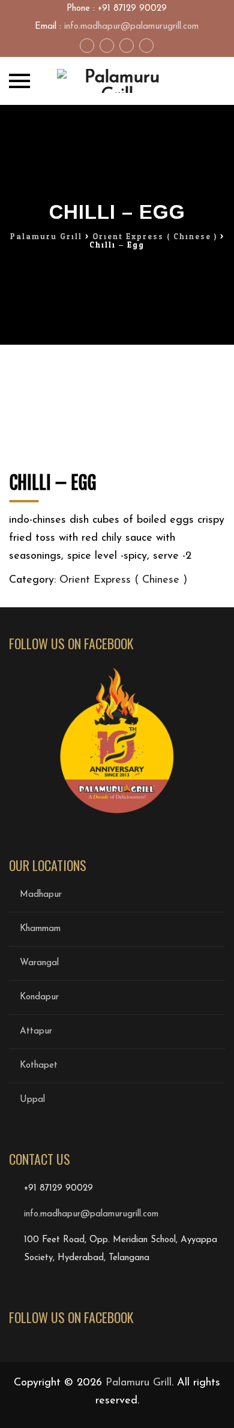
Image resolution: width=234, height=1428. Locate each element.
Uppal (32, 1099)
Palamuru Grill (139, 1383)
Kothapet (39, 1065)
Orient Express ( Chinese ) (123, 580)
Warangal (39, 963)
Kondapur (39, 997)
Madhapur (41, 894)
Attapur (36, 1031)
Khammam (40, 928)
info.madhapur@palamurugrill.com (131, 26)
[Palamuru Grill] (117, 81)
